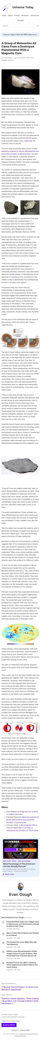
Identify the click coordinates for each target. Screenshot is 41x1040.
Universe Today (22, 7)
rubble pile (28, 141)
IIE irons (9, 325)
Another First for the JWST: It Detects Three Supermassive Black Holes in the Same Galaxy (22, 965)
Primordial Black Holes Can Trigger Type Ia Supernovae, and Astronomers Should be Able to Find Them (22, 924)
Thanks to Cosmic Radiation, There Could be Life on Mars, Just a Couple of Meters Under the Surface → (20, 1000)
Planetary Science (7, 60)
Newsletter (25, 15)
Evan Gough (8, 57)
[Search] (38, 26)
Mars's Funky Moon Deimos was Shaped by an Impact (22, 934)
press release (15, 274)
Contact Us (15, 1030)
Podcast (17, 15)
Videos (10, 15)
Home (4, 15)
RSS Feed (20, 20)
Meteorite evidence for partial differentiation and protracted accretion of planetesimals (22, 819)
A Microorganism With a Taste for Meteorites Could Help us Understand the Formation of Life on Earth (22, 827)
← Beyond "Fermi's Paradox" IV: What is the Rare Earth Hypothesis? (19, 988)
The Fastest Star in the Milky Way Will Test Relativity (21, 943)
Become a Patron (9, 1025)
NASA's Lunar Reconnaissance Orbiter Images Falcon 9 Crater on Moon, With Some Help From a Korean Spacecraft (21, 953)
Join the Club (34, 15)
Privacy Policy (25, 1030)
